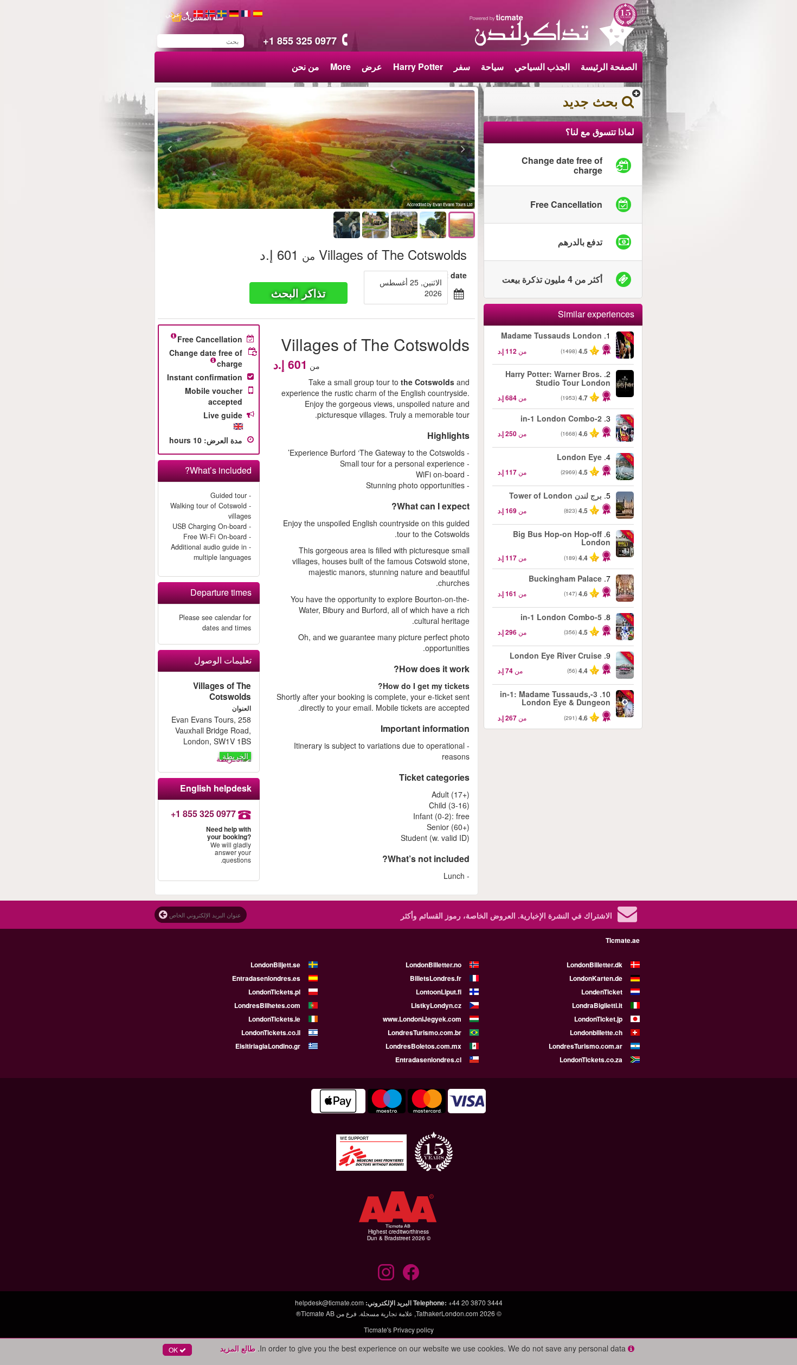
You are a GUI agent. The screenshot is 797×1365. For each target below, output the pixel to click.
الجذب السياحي (542, 66)
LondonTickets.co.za (591, 1059)
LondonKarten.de (595, 978)
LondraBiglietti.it (597, 1005)
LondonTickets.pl (274, 992)
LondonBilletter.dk (594, 964)
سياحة (492, 66)
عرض (372, 66)
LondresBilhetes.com (267, 1005)
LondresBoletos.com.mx (423, 1046)
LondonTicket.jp (598, 1019)
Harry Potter (418, 66)
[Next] (229, 149)
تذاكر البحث (298, 293)
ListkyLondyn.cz (436, 1005)
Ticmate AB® (315, 1313)
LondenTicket (601, 992)
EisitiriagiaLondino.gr (267, 1046)
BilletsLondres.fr (435, 978)
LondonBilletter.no (433, 964)
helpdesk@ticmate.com (329, 1302)
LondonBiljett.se (275, 964)
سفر (462, 66)
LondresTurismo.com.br (424, 1032)
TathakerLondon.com (447, 1313)
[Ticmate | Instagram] (386, 1272)
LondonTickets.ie (274, 1019)
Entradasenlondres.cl (428, 1059)
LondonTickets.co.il (270, 1032)
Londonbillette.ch (596, 1032)
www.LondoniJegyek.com (422, 1019)
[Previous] (403, 149)
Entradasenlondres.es (266, 978)
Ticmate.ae (623, 940)
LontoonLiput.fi (438, 992)
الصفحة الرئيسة (609, 66)
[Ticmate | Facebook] (411, 1272)
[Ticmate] (497, 17)
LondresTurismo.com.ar (585, 1046)
